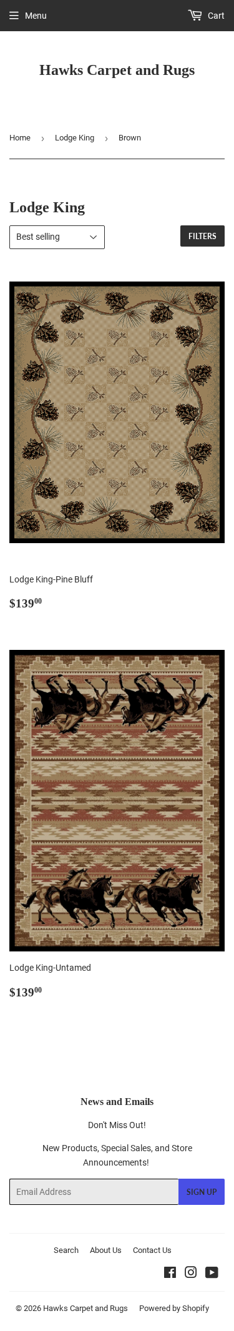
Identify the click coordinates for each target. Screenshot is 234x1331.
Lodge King (74, 137)
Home (20, 137)
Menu (36, 16)
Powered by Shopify (174, 1308)
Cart (215, 16)
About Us (106, 1250)
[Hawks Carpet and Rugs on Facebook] (170, 1274)
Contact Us (152, 1250)
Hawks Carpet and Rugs (117, 69)
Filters (202, 236)
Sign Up (202, 1192)
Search (66, 1250)
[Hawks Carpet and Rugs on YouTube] (211, 1274)
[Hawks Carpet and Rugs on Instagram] (191, 1274)
